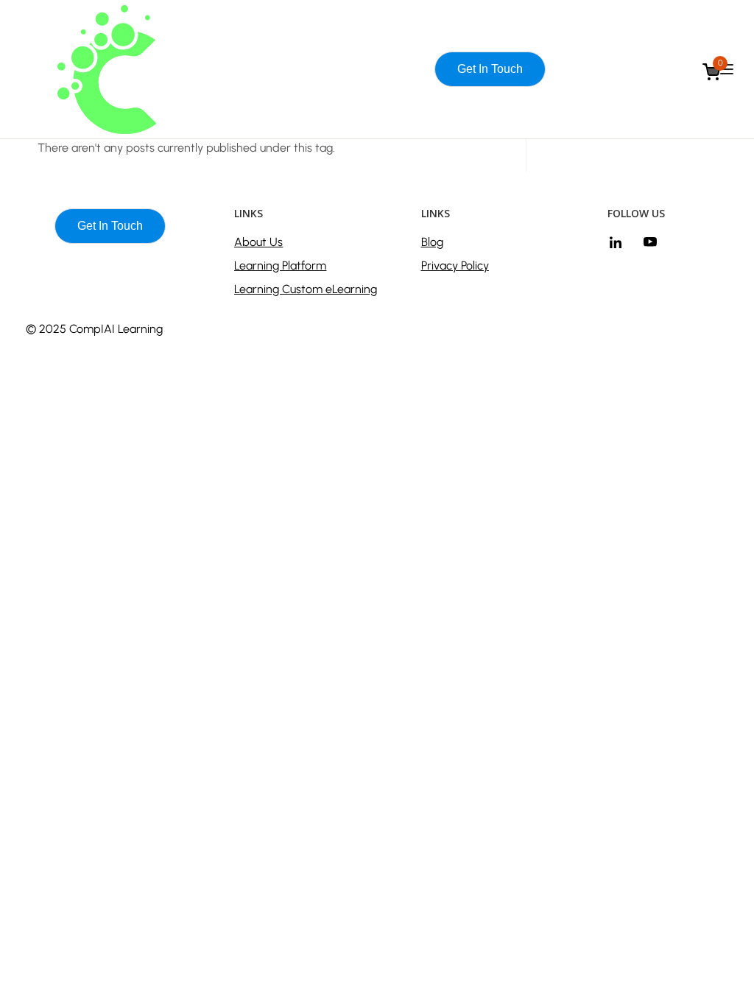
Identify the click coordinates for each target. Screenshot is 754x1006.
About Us (258, 242)
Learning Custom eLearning (305, 289)
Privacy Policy (455, 265)
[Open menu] (728, 69)
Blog (432, 242)
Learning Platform (280, 265)
